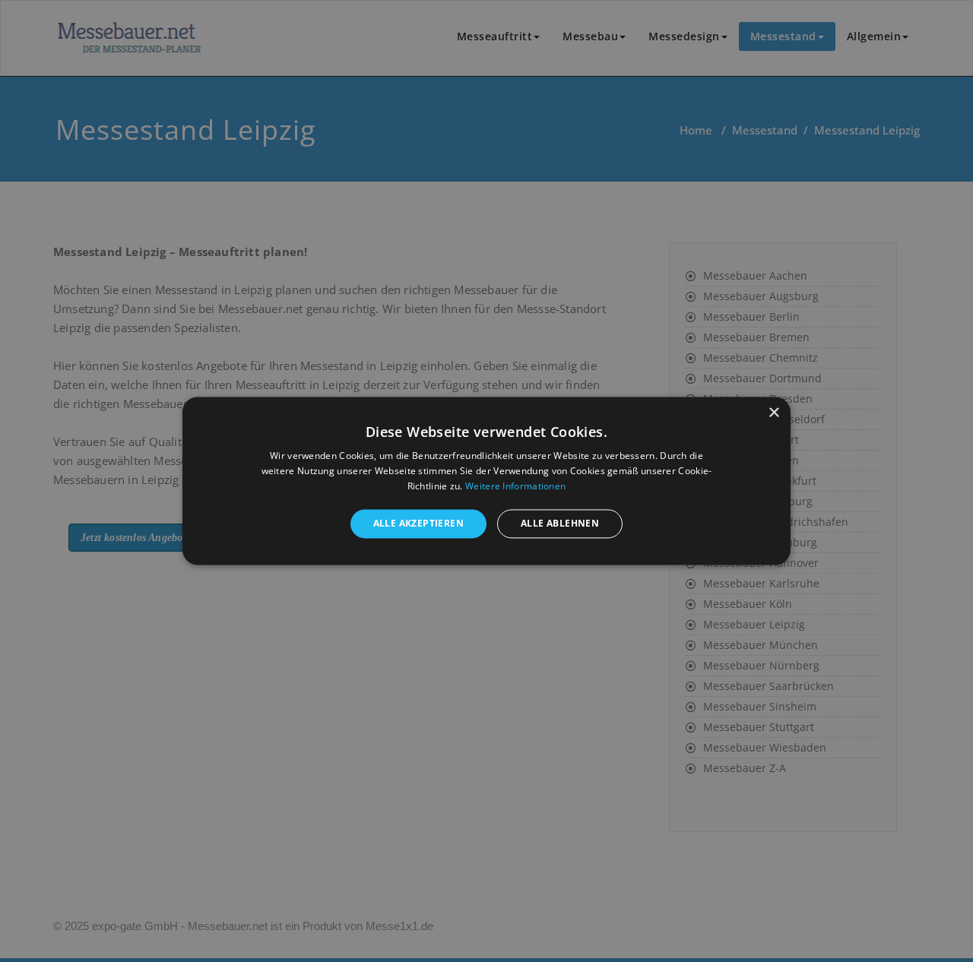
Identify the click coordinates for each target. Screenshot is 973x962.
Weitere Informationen (515, 485)
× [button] (773, 413)
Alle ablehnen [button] (560, 523)
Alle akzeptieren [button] (418, 523)
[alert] (486, 481)
